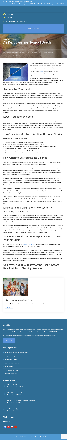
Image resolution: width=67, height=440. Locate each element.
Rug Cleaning (9, 366)
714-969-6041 (9, 2)
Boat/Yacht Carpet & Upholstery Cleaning (17, 352)
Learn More (9, 340)
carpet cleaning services (28, 244)
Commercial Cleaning (11, 359)
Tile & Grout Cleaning (11, 370)
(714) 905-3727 (28, 2)
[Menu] (63, 9)
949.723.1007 (17, 2)
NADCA (41, 71)
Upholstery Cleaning (11, 373)
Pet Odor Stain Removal (12, 363)
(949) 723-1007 (17, 264)
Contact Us (9, 307)
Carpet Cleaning (10, 356)
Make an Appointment (33, 28)
